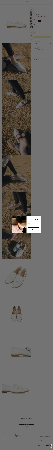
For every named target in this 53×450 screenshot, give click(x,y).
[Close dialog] (39, 216)
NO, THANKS (33, 229)
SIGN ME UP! (33, 227)
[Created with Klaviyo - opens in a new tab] (26, 233)
